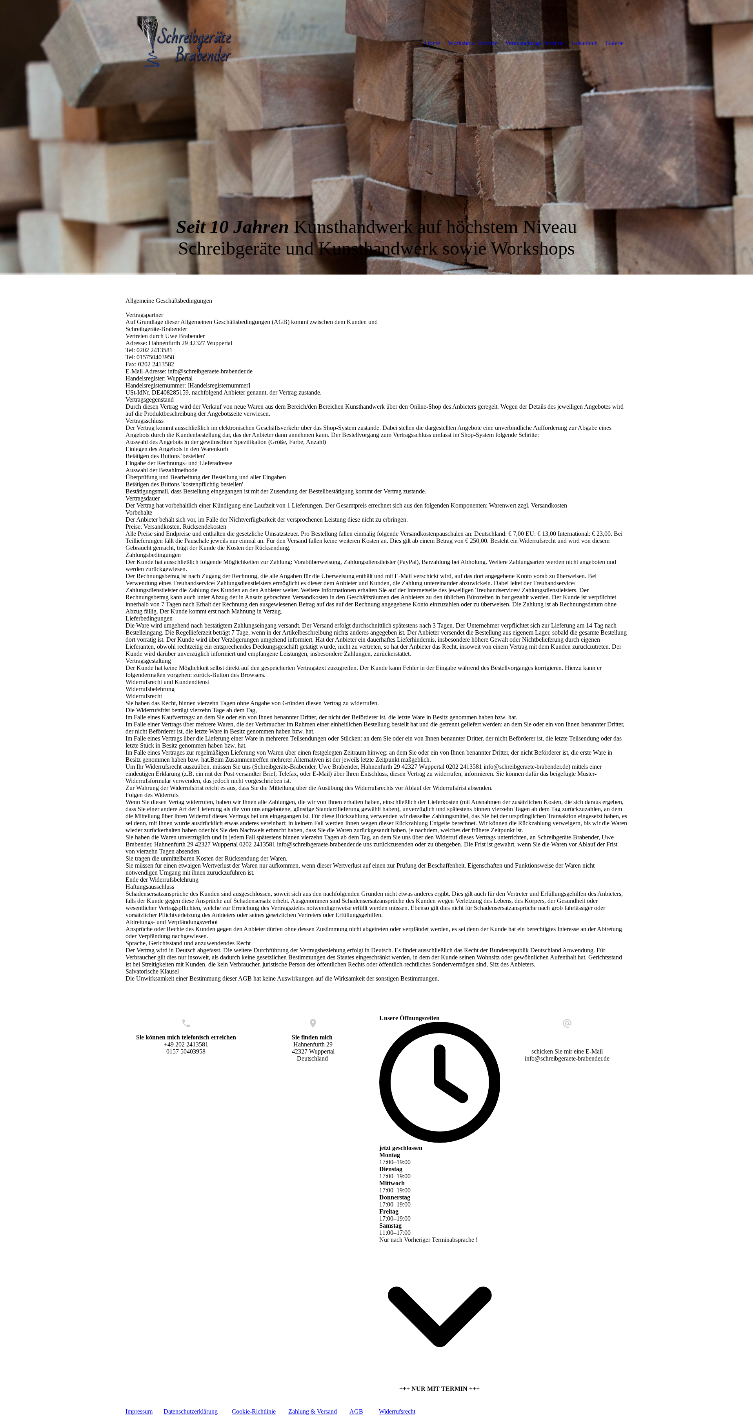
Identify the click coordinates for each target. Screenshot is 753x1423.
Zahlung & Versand (312, 1411)
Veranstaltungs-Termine (534, 43)
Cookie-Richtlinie (254, 1411)
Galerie (615, 43)
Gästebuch (584, 43)
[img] (190, 43)
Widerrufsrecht (397, 1411)
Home (432, 43)
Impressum (139, 1411)
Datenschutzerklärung (191, 1411)
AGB (356, 1411)
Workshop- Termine (472, 43)
